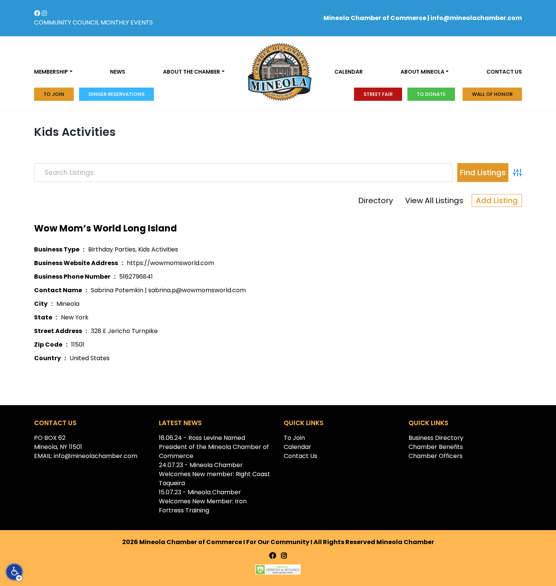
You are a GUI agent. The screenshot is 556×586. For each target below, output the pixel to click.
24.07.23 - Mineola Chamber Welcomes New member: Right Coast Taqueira (214, 474)
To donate (431, 94)
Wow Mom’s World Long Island (105, 228)
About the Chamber (191, 72)
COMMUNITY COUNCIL (66, 22)
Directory (375, 200)
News (117, 72)
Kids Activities (158, 249)
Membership (51, 72)
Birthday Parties (111, 249)
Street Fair (378, 94)
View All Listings (434, 200)
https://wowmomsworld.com (170, 263)
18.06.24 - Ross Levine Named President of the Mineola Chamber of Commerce (214, 446)
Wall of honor (492, 94)
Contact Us (300, 456)
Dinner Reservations (116, 94)
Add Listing (497, 200)
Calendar (348, 72)
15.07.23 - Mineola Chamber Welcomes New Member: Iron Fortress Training (203, 501)
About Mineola (422, 72)
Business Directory (435, 437)
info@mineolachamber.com (476, 18)
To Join (53, 94)
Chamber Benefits (435, 447)
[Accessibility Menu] (14, 572)
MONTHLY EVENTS (127, 22)
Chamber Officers (435, 456)
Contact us (504, 72)
